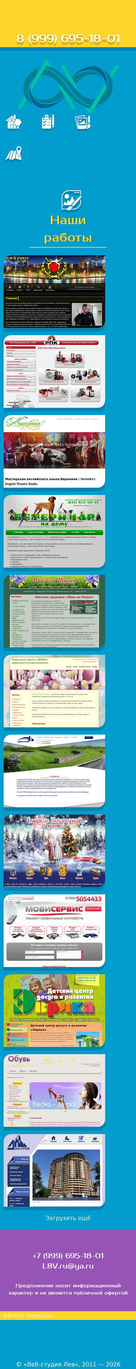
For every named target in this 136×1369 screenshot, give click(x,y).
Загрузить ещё (68, 1218)
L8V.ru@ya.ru (68, 1266)
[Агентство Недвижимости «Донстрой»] (54, 1204)
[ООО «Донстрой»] (54, 805)
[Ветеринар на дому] (54, 565)
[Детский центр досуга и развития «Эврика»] (54, 1044)
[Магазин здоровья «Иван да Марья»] (54, 645)
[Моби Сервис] (54, 965)
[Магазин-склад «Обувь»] (54, 1124)
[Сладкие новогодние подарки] (54, 885)
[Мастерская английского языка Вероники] (54, 485)
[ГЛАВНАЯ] (17, 128)
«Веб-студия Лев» (51, 1364)
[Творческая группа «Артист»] (54, 725)
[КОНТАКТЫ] (17, 160)
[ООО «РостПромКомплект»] (54, 405)
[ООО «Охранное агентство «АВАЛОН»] (54, 325)
